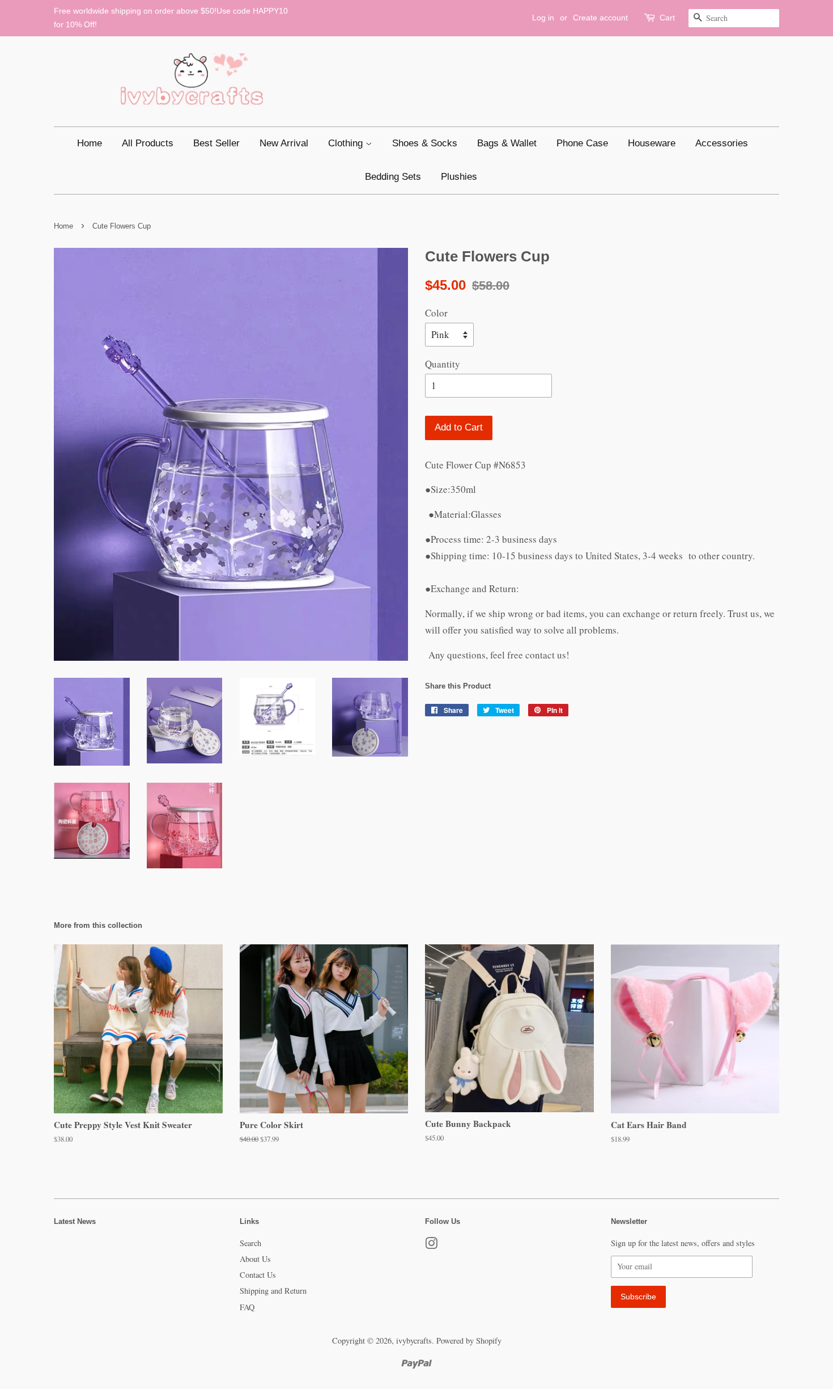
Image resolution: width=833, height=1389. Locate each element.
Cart (667, 17)
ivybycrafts (414, 1340)
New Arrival (284, 143)
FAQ (247, 1307)
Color (436, 312)
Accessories (721, 143)
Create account (600, 17)
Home (89, 143)
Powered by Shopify (469, 1340)
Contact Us (258, 1274)
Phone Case (582, 143)
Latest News (75, 1221)
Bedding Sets (393, 176)
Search (250, 1243)
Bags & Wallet (507, 143)
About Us (255, 1258)
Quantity (442, 363)
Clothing (347, 143)
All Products (147, 143)
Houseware (651, 143)
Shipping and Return (273, 1290)
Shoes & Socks (424, 143)
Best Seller (216, 143)
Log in (543, 17)
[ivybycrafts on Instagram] (431, 1245)
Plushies (459, 176)
